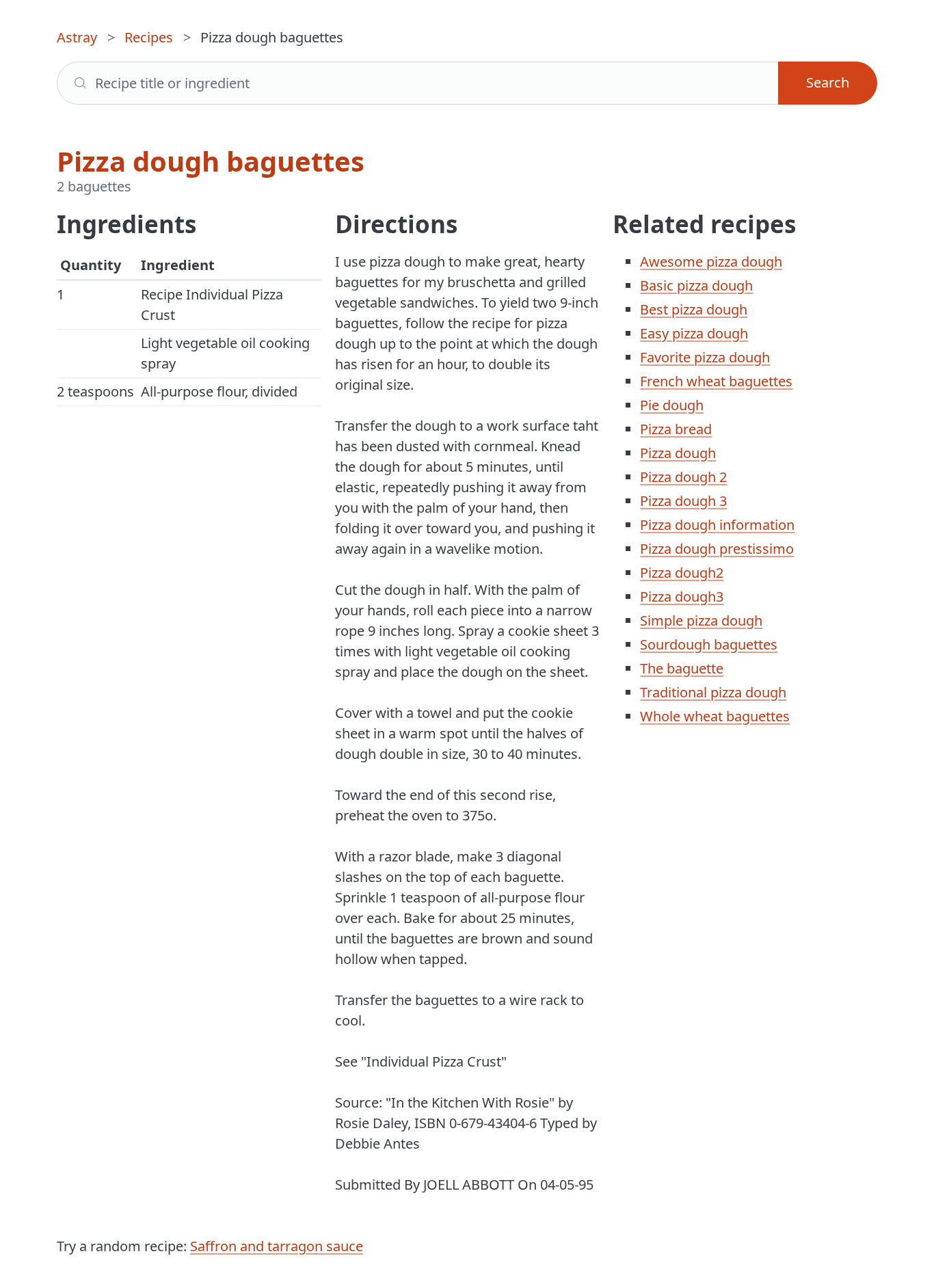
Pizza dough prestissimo (717, 548)
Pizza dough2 (681, 572)
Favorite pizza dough (705, 357)
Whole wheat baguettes (715, 716)
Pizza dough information (717, 525)
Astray (77, 37)
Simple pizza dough (701, 620)
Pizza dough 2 (683, 477)
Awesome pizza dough (711, 261)
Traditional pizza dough (713, 692)
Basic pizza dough (696, 285)
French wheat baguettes (716, 381)
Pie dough (672, 405)
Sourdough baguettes (708, 644)
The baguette (681, 668)
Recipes (148, 37)
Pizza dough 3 (683, 501)
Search (827, 82)
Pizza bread (676, 429)
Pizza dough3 (681, 596)
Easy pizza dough (694, 333)
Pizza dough (678, 453)
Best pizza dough (693, 309)
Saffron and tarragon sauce (276, 1246)
